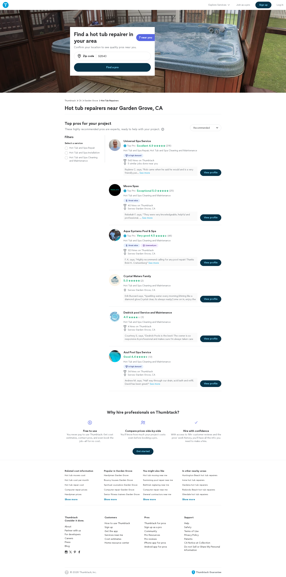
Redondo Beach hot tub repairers (198, 490)
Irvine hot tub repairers (193, 480)
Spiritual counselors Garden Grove (120, 485)
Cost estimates (113, 539)
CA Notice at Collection (197, 542)
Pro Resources (152, 535)
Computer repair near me (155, 490)
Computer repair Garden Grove (119, 490)
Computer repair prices (76, 490)
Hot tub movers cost (75, 475)
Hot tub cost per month (77, 480)
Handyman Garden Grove (116, 475)
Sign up (109, 527)
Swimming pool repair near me (158, 480)
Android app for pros (155, 546)
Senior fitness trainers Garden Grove (122, 494)
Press (68, 542)
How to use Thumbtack (117, 523)
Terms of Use (191, 531)
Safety (187, 527)
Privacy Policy (191, 535)
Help (186, 523)
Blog (67, 546)
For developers (73, 534)
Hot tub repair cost (74, 485)
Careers (69, 538)
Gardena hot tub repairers (195, 485)
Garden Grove (91, 100)
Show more (71, 499)
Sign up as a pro (153, 527)
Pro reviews (150, 539)
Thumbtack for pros (155, 523)
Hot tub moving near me (155, 475)
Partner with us (73, 530)
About (68, 526)
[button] (129, 146)
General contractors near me (157, 494)
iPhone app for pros (155, 542)
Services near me (114, 535)
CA (80, 100)
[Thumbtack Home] (5, 5)
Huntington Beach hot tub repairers (199, 475)
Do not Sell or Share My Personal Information (202, 548)
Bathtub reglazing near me (156, 485)
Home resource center (117, 542)
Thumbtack (70, 100)
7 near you (145, 37)
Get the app (111, 531)
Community (150, 531)
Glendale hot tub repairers (195, 494)
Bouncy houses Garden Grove (118, 480)
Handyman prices (73, 494)
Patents (188, 539)
